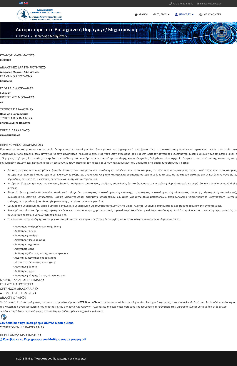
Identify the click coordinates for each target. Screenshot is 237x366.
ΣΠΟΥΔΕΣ (184, 14)
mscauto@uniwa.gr (210, 3)
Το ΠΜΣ (161, 14)
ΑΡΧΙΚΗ (143, 14)
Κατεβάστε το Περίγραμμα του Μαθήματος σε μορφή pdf (44, 339)
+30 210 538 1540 (183, 3)
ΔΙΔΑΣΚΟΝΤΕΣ (212, 14)
